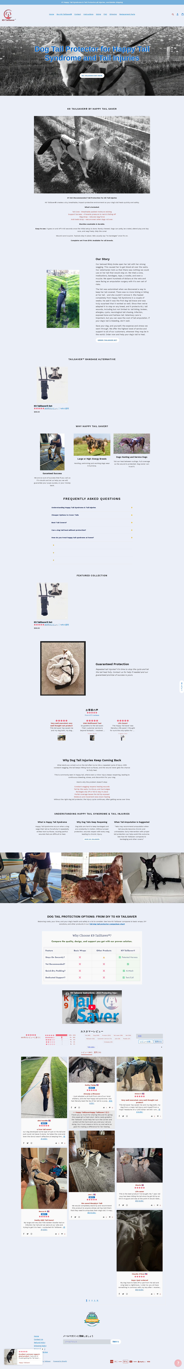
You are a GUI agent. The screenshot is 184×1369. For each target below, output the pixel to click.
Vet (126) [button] (128, 1035)
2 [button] (89, 1300)
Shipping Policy (40, 1346)
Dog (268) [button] (96, 1035)
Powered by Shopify (60, 1361)
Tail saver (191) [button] (118, 1035)
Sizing (98, 14)
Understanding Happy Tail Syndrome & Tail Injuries (92, 507)
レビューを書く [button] (146, 1042)
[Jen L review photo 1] (92, 1161)
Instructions (88, 14)
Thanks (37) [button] (126, 1038)
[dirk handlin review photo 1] (44, 1087)
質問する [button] (158, 1042)
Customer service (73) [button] (105, 1038)
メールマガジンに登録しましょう (78, 1336)
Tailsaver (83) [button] (90, 1038)
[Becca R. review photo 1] (44, 1178)
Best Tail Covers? (92, 522)
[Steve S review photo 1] (140, 1074)
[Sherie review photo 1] (140, 1165)
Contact (77, 14)
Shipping (113, 14)
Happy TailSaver (45, 1361)
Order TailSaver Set (107, 340)
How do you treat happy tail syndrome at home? (92, 537)
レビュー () (86, 1052)
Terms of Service (41, 1352)
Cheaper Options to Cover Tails (92, 515)
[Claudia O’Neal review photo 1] (140, 1240)
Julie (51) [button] (117, 1038)
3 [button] (91, 1300)
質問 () (97, 1052)
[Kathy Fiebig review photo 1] (92, 1070)
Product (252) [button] (106, 1035)
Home (51, 14)
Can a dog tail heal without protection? (92, 530)
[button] (39, 408)
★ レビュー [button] (182, 686)
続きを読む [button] (92, 1213)
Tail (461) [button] (87, 1035)
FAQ (105, 14)
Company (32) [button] (108, 1042)
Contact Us (38, 1339)
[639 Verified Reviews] (92, 1328)
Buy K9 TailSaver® (64, 14)
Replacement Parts (127, 14)
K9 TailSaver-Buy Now (92, 75)
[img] (73, 720)
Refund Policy (39, 1343)
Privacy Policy (39, 1349)
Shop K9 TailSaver (92, 839)
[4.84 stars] (92, 712)
